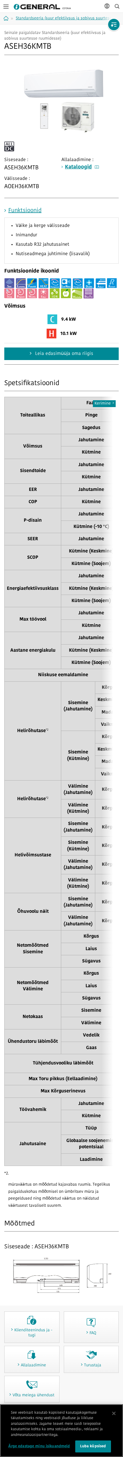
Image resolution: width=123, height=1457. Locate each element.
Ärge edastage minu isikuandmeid (39, 1446)
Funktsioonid (24, 211)
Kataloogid (78, 167)
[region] (61, 1430)
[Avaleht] (6, 18)
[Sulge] (114, 1413)
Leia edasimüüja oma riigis (63, 353)
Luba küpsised (93, 1446)
